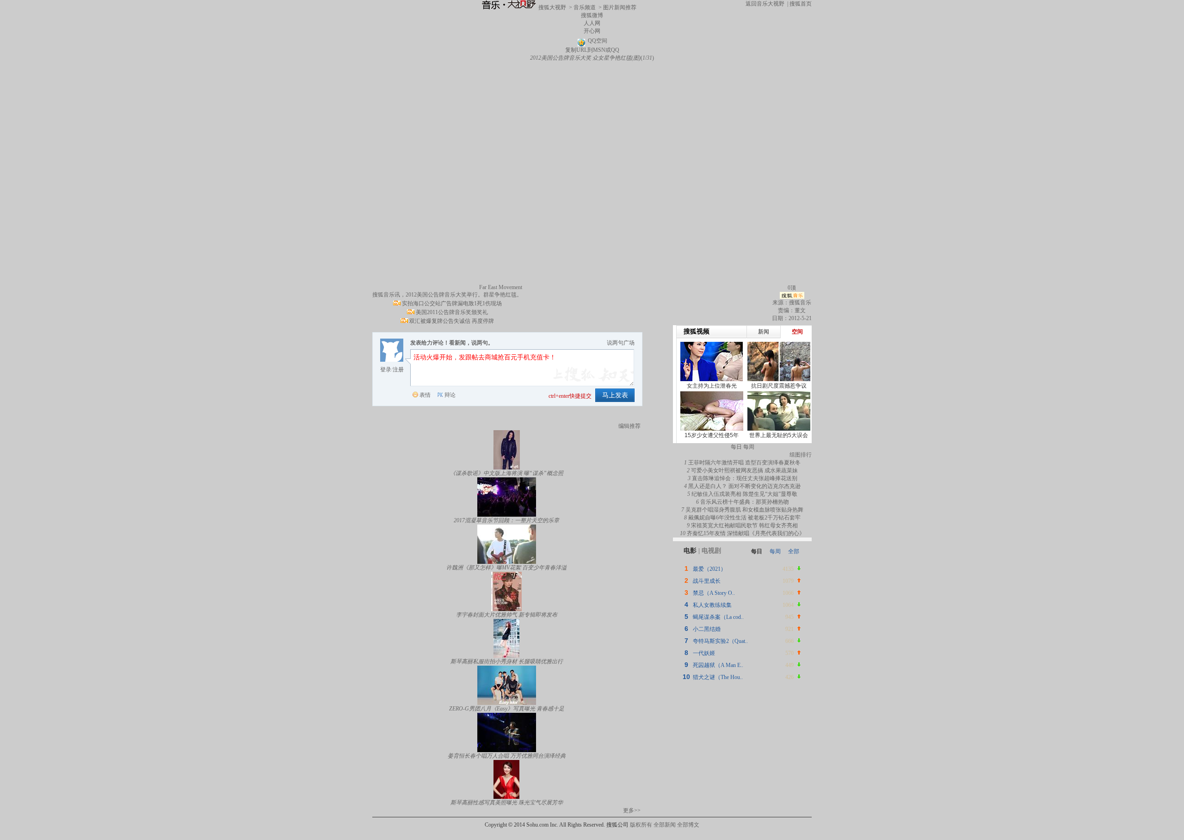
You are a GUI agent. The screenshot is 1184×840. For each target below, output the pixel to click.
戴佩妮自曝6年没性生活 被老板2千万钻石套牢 (744, 517)
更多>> (632, 810)
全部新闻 (665, 824)
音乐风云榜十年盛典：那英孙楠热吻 (744, 502)
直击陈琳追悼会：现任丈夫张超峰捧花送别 (744, 478)
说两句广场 (621, 343)
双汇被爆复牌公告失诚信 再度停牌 (451, 321)
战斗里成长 (707, 581)
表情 (425, 395)
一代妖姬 (704, 653)
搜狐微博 (592, 15)
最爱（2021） (709, 569)
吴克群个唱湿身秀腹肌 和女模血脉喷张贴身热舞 (744, 509)
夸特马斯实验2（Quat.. (720, 641)
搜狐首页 (800, 3)
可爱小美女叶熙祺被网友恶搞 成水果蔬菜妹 (744, 470)
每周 (775, 551)
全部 (793, 551)
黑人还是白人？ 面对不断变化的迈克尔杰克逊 (744, 486)
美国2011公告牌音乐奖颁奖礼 (452, 312)
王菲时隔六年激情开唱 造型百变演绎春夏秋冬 (744, 462)
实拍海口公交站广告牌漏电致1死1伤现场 (452, 303)
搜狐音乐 (800, 302)
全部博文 (688, 824)
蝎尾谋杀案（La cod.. (718, 617)
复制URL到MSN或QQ (592, 50)
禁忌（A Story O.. (714, 593)
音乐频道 (585, 7)
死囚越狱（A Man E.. (718, 665)
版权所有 (641, 824)
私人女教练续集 (712, 605)
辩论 (450, 395)
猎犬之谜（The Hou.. (718, 677)
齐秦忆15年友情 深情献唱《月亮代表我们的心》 (746, 533)
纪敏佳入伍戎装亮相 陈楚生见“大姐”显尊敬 (744, 494)
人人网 (592, 23)
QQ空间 (597, 40)
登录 (385, 369)
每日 (756, 551)
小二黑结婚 (707, 629)
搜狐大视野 (552, 7)
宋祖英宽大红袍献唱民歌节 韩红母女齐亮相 (744, 525)
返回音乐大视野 (765, 3)
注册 (398, 369)
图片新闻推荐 (619, 7)
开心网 (592, 31)
